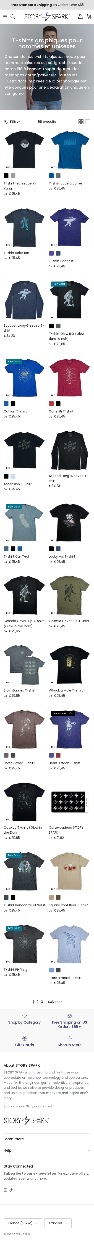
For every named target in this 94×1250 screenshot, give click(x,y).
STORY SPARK (22, 1234)
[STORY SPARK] (47, 16)
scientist (60, 1082)
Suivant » (55, 1001)
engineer (32, 1082)
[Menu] (5, 17)
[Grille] (81, 122)
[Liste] (87, 122)
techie (16, 1087)
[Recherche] (15, 17)
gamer (46, 1082)
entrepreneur (79, 1082)
